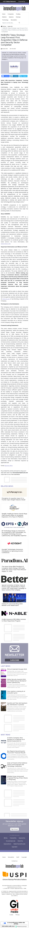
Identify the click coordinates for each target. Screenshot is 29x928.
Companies (11, 14)
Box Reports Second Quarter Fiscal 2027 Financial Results (16, 752)
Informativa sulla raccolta (9, 926)
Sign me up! (14, 829)
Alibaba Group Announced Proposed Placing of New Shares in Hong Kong (17, 777)
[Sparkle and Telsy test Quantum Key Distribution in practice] (3, 706)
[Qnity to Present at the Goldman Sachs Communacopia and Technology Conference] (3, 766)
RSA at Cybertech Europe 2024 (17, 669)
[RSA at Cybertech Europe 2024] (3, 672)
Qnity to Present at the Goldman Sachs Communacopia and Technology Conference (17, 764)
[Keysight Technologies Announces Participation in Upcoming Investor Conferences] (14, 543)
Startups (18, 17)
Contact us (14, 861)
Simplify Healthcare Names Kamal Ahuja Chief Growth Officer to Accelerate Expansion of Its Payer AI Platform (14, 515)
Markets (4, 17)
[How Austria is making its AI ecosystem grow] (3, 694)
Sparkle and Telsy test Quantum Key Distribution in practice (17, 703)
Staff (17, 857)
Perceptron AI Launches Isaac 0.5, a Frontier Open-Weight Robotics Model (13, 499)
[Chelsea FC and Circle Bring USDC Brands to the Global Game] (14, 597)
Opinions (11, 17)
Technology (5, 20)
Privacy (18, 914)
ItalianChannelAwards (19, 844)
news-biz (10, 26)
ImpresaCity (22, 838)
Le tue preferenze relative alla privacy (16, 923)
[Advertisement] (15, 814)
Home (3, 14)
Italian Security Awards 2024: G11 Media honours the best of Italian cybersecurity (16, 680)
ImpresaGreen (7, 844)
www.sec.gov (6, 299)
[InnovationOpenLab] (14, 8)
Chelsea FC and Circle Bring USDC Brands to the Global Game (12, 604)
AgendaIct (14, 847)
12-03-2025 (13, 48)
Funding (18, 14)
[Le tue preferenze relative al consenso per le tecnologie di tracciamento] (21, 926)
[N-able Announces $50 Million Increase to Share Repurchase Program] (14, 613)
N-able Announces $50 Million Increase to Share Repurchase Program (14, 620)
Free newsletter (15, 474)
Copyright (24, 857)
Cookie (11, 914)
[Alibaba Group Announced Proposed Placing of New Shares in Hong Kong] (3, 780)
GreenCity (20, 841)
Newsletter (14, 20)
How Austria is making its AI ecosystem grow (16, 692)
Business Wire (5, 48)
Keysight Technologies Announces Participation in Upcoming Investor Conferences (12, 551)
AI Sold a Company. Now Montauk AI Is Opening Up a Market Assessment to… (16, 739)
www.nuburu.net (5, 244)
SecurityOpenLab (10, 841)
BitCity (6, 838)
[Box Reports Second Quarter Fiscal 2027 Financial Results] (3, 754)
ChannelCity (21, 1)
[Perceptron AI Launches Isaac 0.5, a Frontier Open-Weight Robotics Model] (14, 492)
